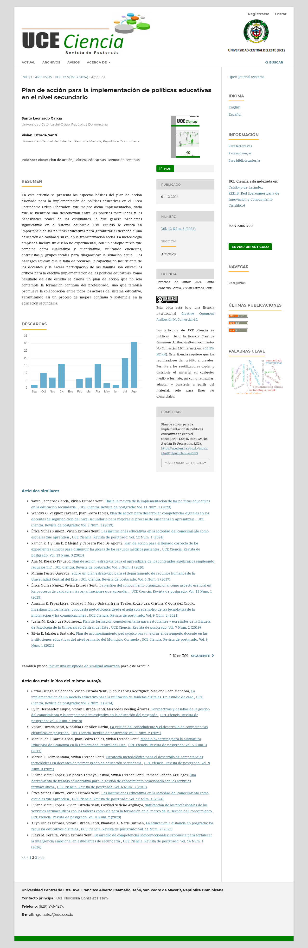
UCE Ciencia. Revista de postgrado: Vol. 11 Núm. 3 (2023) (125, 507)
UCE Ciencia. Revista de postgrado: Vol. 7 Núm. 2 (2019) (156, 627)
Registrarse (258, 14)
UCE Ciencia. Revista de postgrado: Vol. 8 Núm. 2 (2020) (76, 817)
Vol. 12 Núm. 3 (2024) (71, 77)
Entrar (280, 14)
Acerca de (97, 62)
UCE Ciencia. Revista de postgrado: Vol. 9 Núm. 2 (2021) (116, 733)
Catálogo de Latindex (246, 187)
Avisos (73, 62)
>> (43, 857)
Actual (28, 62)
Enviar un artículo (250, 247)
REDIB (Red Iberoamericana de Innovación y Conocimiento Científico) (254, 199)
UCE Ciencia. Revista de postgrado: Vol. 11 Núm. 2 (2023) (127, 829)
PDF (167, 169)
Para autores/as (240, 153)
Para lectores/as (240, 146)
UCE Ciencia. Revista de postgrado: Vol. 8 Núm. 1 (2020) (99, 567)
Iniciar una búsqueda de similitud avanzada (84, 666)
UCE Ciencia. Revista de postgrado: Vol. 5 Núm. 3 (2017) (125, 579)
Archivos (51, 62)
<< (24, 857)
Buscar (275, 62)
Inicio (27, 77)
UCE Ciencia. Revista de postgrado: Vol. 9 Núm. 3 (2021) (134, 615)
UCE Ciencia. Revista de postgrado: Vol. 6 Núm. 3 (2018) (102, 787)
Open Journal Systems (246, 77)
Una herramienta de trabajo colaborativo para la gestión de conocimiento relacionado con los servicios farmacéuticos (113, 781)
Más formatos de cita (184, 463)
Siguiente (200, 656)
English (234, 107)
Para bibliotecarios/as (245, 160)
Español (235, 114)
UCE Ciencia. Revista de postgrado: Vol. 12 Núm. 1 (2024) (118, 537)
